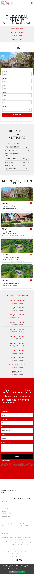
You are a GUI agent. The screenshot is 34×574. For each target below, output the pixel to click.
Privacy (10, 526)
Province (10, 552)
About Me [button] (5, 505)
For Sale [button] (5, 502)
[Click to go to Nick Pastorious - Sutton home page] (7, 3)
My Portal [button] (5, 508)
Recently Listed (17, 36)
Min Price (4, 71)
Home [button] (4, 499)
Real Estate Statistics (17, 32)
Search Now (17, 115)
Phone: (3, 434)
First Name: (4, 411)
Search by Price (17, 39)
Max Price (5, 78)
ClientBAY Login (12, 524)
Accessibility (18, 526)
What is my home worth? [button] (6, 512)
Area (22, 554)
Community (15, 554)
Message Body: (6, 442)
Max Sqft (4, 106)
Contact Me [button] (6, 516)
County (17, 552)
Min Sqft (4, 99)
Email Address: (5, 427)
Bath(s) (4, 92)
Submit (17, 456)
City (22, 552)
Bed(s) (4, 85)
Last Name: (4, 419)
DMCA (27, 526)
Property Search (17, 29)
